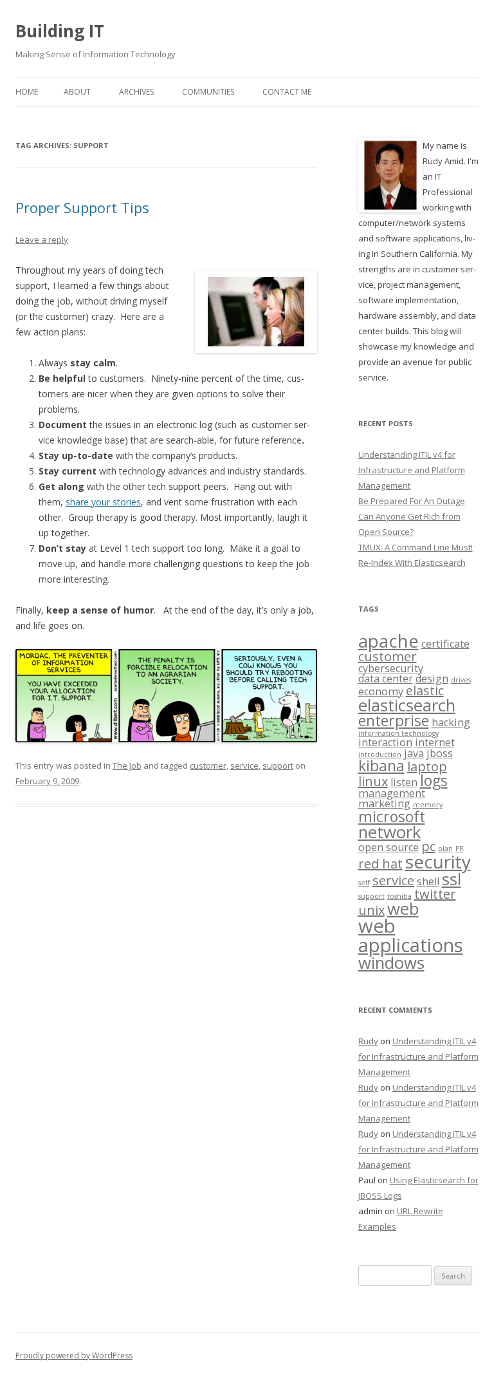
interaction (385, 742)
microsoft (391, 816)
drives (461, 679)
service (244, 765)
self (364, 882)
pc (428, 846)
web (403, 908)
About (77, 91)
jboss (439, 753)
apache (388, 640)
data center (385, 678)
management (391, 793)
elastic (425, 690)
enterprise (393, 720)
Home (26, 91)
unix (371, 910)
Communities (208, 91)
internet (435, 742)
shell (428, 881)
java (414, 753)
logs (434, 780)
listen (403, 782)
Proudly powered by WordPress (74, 1355)
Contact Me (286, 91)
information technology (398, 733)
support (277, 765)
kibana (381, 765)
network (389, 832)
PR (459, 848)
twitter (435, 894)
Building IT (59, 30)
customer (208, 765)
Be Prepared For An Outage (411, 501)
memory (428, 804)
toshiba (399, 896)
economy (380, 691)
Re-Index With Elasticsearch (412, 562)
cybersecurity (390, 668)
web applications (410, 935)
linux (373, 781)
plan (445, 848)
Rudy (368, 1041)
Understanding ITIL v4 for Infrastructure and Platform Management (411, 470)
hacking (451, 722)
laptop (427, 766)
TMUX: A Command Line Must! (415, 547)
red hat (380, 863)
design (432, 678)
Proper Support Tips (82, 207)
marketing (384, 803)
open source (388, 847)
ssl (451, 879)
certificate (445, 644)
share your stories (103, 502)
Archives (136, 91)
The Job (127, 765)
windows (391, 963)
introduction (379, 754)
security (438, 861)
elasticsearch (406, 705)
